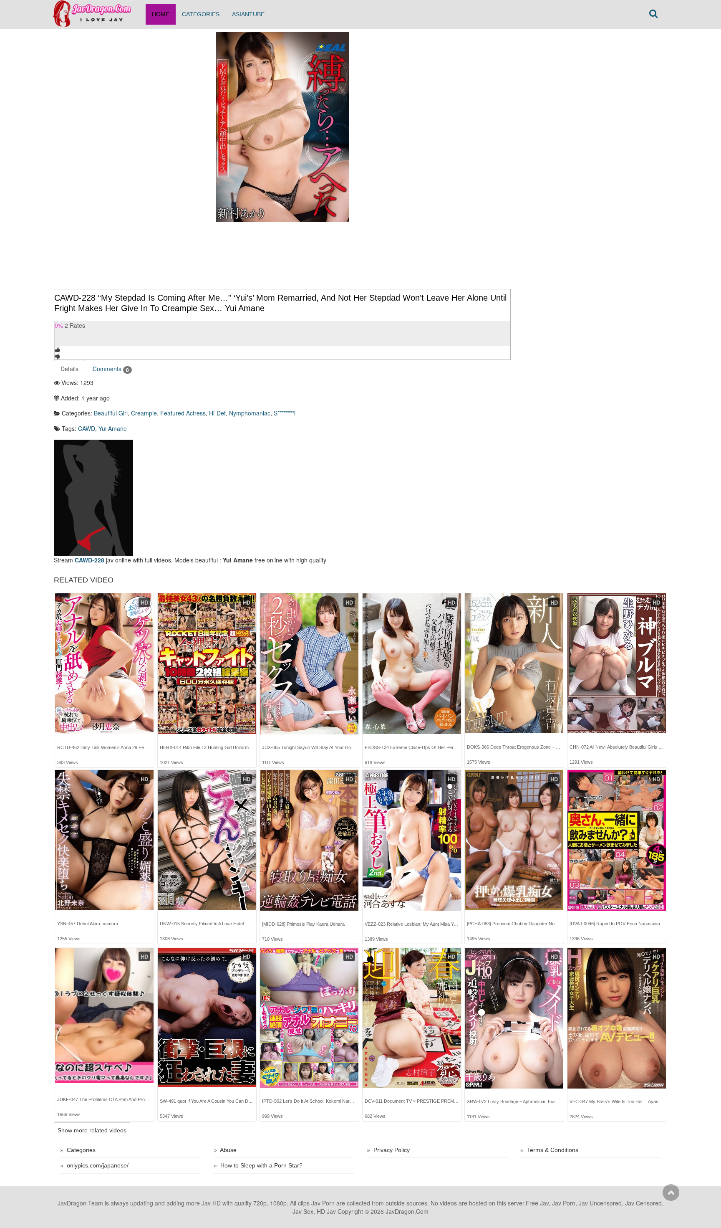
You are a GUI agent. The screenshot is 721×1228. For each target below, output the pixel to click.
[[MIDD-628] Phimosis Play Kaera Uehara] (309, 840)
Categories (200, 14)
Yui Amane (112, 428)
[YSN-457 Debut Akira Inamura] (104, 840)
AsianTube (248, 14)
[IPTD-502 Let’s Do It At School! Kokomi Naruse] (309, 1018)
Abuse (228, 1150)
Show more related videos (92, 1130)
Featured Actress (183, 413)
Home (160, 14)
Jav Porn (323, 1203)
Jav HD (211, 1203)
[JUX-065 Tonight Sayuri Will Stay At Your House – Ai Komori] (309, 663)
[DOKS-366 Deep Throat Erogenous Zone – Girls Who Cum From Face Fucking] (514, 663)
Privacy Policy (391, 1150)
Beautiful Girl (111, 413)
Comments (111, 369)
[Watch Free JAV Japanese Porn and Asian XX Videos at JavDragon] (97, 10)
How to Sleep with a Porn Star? (261, 1165)
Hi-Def (217, 413)
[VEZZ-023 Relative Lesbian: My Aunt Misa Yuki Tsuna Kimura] (412, 840)
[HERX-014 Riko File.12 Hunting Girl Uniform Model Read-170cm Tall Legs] (207, 663)
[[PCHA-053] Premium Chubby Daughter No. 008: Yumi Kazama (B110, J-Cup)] (514, 840)
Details (69, 369)
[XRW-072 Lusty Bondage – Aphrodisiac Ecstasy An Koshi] (514, 1018)
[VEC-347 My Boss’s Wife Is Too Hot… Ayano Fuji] (616, 1018)
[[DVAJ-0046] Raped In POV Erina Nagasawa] (616, 840)
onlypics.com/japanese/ (98, 1165)
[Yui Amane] (93, 497)
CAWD (86, 428)
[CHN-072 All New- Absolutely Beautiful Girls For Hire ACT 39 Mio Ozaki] (616, 663)
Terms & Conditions (552, 1150)
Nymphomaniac (249, 413)
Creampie (144, 413)
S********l (284, 413)
